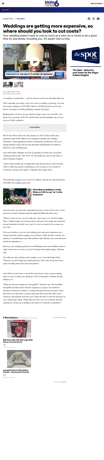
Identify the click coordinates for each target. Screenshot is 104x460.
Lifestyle (8, 19)
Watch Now (96, 4)
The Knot (45, 109)
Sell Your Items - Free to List (28, 318)
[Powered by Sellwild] (63, 382)
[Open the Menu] (3, 3)
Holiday (21, 19)
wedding (18, 179)
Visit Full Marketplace (59, 317)
